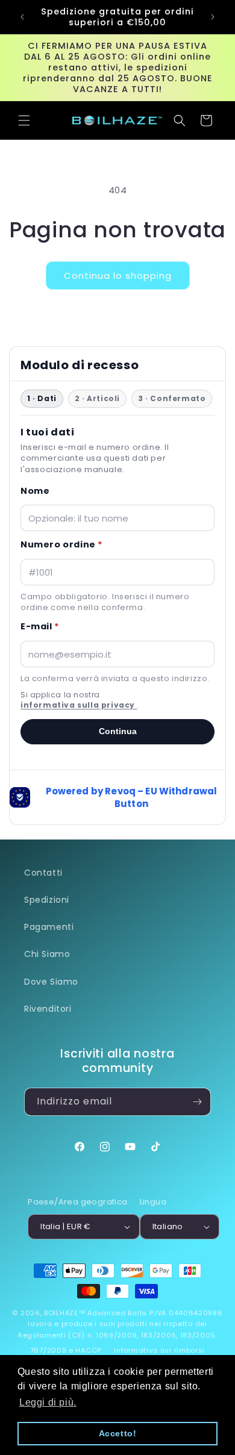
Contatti (43, 873)
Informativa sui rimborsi (159, 1350)
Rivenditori (48, 1009)
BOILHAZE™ (64, 1313)
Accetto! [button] (118, 1433)
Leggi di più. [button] (48, 1402)
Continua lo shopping (118, 275)
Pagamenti (49, 927)
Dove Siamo (51, 982)
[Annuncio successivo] (212, 17)
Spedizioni (46, 900)
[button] (24, 120)
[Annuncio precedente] (22, 17)
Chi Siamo (47, 954)
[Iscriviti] (197, 1102)
